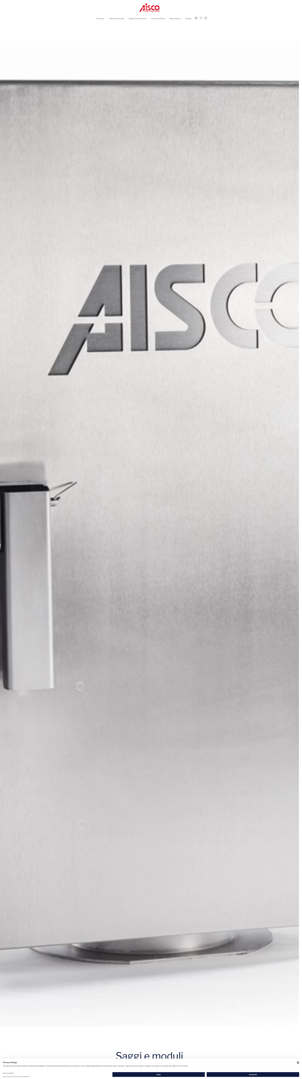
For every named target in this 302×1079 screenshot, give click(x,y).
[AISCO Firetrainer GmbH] (149, 7)
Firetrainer (100, 18)
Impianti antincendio (116, 18)
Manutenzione (175, 18)
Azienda (188, 18)
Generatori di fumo (158, 18)
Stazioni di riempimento (138, 18)
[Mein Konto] (205, 18)
